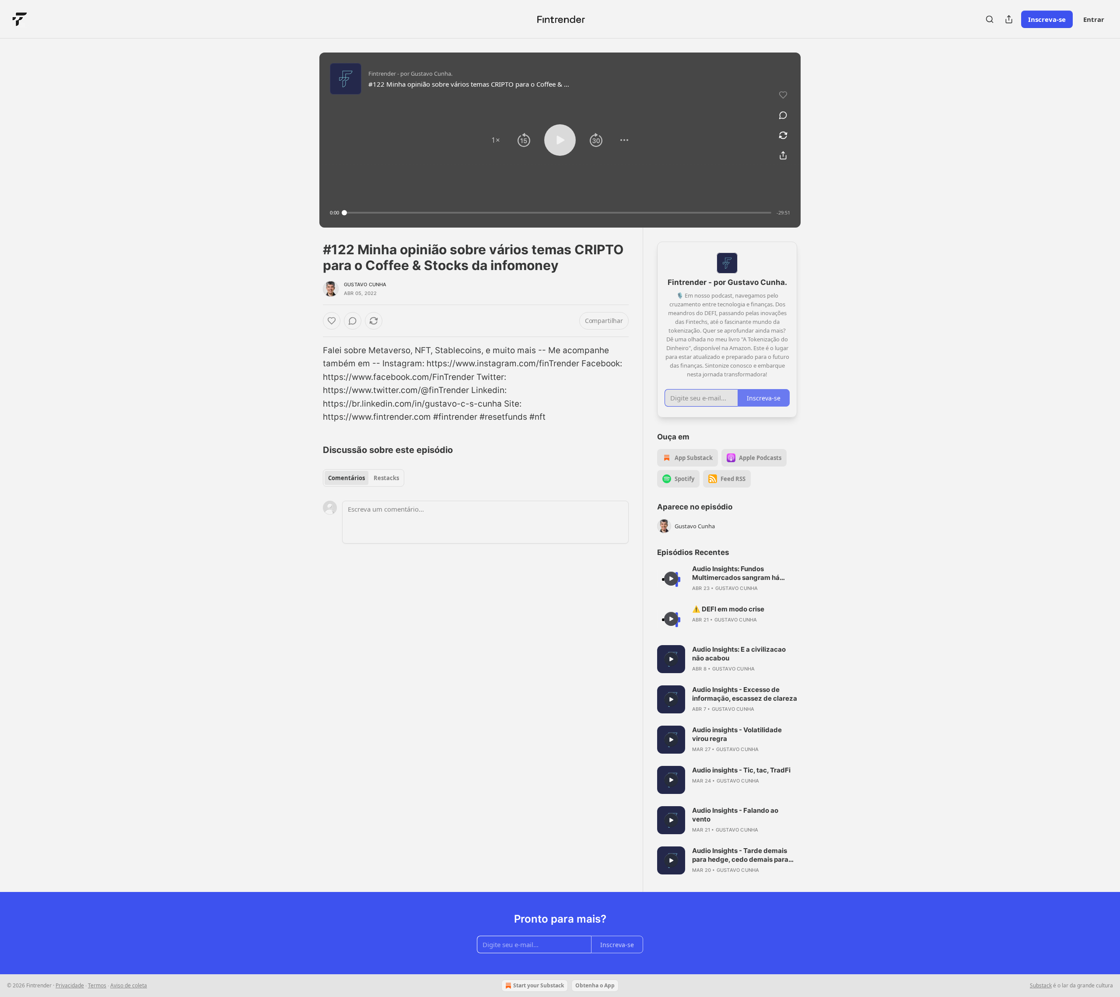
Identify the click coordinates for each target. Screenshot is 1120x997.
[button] (496, 140)
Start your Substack (538, 985)
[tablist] (363, 478)
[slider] (557, 212)
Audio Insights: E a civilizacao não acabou (739, 653)
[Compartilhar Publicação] (1009, 19)
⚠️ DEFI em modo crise (728, 609)
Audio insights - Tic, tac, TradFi (741, 770)
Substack (1041, 985)
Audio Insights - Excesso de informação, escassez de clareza (744, 693)
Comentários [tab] (346, 478)
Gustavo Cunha (365, 284)
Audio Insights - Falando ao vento (735, 814)
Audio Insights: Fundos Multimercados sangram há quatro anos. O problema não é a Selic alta (742, 573)
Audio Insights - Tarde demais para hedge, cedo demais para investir (740, 855)
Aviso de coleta (128, 985)
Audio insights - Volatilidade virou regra (737, 734)
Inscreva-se (1047, 19)
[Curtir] (331, 321)
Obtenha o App (595, 985)
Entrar (1093, 19)
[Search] (989, 19)
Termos (97, 985)
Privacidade (70, 985)
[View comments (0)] (783, 115)
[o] (671, 579)
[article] (727, 578)
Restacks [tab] (386, 478)
